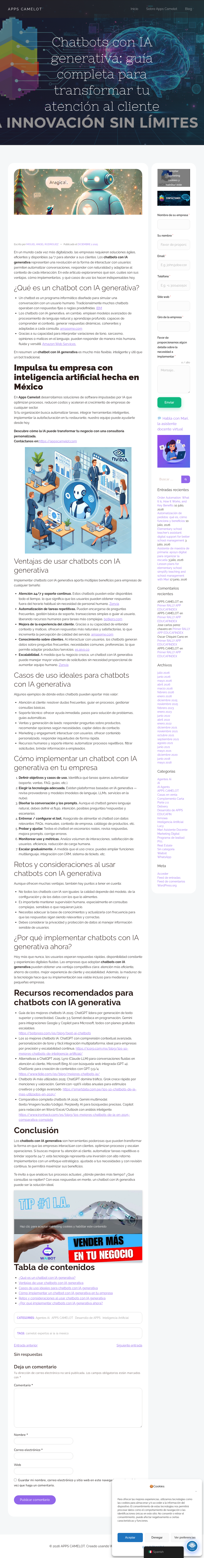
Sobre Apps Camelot (161, 9)
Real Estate (164, 845)
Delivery (162, 806)
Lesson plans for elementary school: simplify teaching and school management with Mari (171, 571)
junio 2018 (163, 758)
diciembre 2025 (167, 700)
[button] (194, 1489)
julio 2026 (163, 672)
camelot (31, 1333)
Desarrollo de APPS (88, 1317)
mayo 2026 (164, 680)
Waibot (162, 853)
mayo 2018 (164, 762)
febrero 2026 (165, 692)
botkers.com (113, 619)
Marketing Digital (168, 833)
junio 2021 (163, 747)
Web (17, 1465)
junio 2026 (163, 676)
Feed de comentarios (171, 881)
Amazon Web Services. (59, 344)
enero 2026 (164, 696)
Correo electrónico (28, 1450)
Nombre (21, 1435)
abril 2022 (163, 719)
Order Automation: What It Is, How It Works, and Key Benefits (173, 501)
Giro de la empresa (170, 317)
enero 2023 (164, 711)
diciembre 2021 (167, 727)
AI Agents (163, 787)
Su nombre (165, 235)
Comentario (23, 1385)
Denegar (157, 1537)
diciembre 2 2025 (88, 244)
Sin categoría (166, 849)
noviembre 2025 (167, 704)
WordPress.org (167, 885)
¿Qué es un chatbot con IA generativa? (47, 1278)
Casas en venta (167, 794)
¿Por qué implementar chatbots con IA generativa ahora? (61, 1303)
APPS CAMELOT (25, 9)
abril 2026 (163, 684)
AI (158, 783)
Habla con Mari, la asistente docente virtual (173, 423)
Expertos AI (45, 1333)
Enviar (169, 402)
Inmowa (162, 818)
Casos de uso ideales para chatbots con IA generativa (58, 1288)
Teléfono (163, 276)
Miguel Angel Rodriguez (42, 244)
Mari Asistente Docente (172, 829)
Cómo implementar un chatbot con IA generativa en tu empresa (66, 1293)
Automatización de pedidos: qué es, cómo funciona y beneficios (172, 517)
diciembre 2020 (167, 754)
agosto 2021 (165, 743)
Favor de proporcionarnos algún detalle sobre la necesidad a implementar (172, 347)
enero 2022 (164, 723)
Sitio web (164, 296)
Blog (188, 9)
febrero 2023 (165, 708)
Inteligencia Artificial (116, 1317)
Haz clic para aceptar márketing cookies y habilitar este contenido (63, 1226)
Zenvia (114, 604)
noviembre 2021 (167, 731)
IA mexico (62, 1333)
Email (161, 256)
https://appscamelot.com (58, 441)
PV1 (159, 841)
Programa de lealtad (170, 837)
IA (54, 1333)
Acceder (162, 873)
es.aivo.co (82, 649)
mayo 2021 (164, 750)
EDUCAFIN (164, 814)
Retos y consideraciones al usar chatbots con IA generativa (62, 1298)
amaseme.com (71, 329)
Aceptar (130, 1537)
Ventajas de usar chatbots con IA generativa (51, 1283)
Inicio (134, 9)
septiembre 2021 (168, 739)
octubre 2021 (165, 735)
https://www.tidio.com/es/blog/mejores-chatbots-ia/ (59, 1074)
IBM (99, 308)
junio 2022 (163, 715)
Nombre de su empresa (173, 215)
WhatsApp (164, 857)
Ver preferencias (183, 1537)
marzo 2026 (165, 688)
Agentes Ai (43, 1317)
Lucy (160, 826)
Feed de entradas (168, 877)
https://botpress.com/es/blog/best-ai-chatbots (55, 1033)
